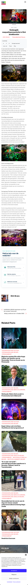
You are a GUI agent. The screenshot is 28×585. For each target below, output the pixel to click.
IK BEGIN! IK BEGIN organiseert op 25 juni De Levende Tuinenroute (15, 310)
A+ (9, 43)
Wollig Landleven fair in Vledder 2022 (14, 313)
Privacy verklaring (16, 581)
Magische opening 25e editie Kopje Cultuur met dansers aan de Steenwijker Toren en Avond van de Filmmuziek (13, 359)
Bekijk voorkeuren (14, 578)
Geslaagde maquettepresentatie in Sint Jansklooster (14, 32)
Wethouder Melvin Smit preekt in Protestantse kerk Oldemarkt (12, 395)
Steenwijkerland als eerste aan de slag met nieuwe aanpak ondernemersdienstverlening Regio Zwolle (13, 503)
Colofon (3, 551)
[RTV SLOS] (3, 4)
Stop (15, 46)
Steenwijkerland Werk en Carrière (13, 389)
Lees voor (5, 46)
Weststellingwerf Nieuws (16, 459)
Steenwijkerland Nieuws (18, 37)
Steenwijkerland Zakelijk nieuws (13, 455)
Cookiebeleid (9, 581)
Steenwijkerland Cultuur (10, 350)
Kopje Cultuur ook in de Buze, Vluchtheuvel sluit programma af (12, 427)
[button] (26, 555)
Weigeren (14, 574)
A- (3, 43)
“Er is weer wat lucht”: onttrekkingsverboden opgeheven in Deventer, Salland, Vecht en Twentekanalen (13, 464)
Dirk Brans (6, 37)
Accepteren (14, 570)
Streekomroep (7, 354)
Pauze (10, 46)
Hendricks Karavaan (8, 538)
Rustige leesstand (16, 43)
